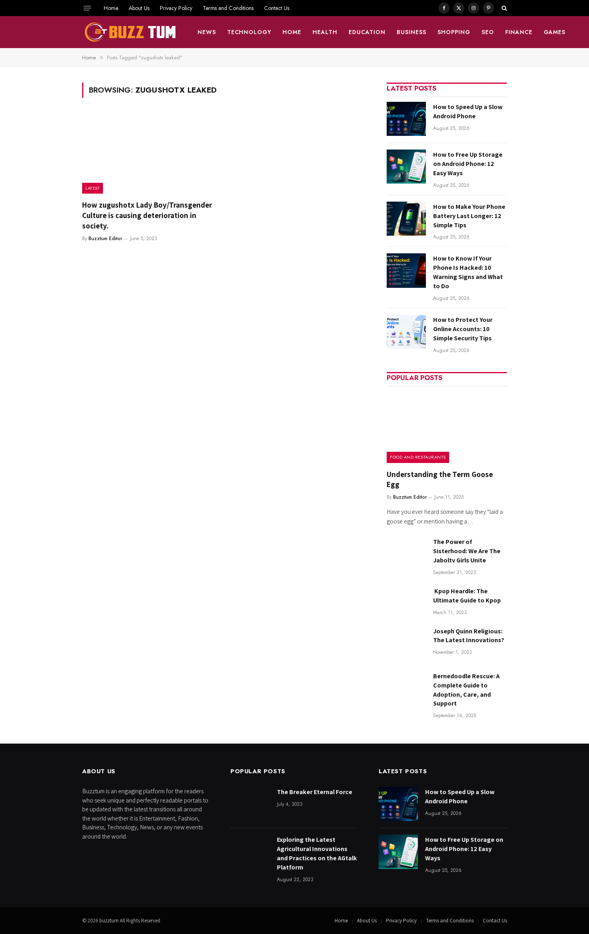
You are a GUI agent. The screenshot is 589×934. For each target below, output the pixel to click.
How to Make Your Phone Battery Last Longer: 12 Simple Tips (469, 215)
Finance (519, 32)
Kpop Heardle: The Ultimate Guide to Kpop (467, 595)
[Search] (503, 8)
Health (325, 32)
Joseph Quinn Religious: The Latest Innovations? (468, 636)
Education (367, 32)
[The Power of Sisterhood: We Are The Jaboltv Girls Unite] (406, 554)
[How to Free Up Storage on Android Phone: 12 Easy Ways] (406, 167)
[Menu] (87, 8)
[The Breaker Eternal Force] (250, 804)
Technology (249, 32)
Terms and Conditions (228, 8)
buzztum (109, 920)
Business (411, 32)
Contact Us (276, 8)
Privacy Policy (176, 8)
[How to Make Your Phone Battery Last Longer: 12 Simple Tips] (406, 219)
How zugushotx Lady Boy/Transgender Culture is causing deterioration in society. (147, 215)
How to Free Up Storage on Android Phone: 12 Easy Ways (467, 163)
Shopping (454, 32)
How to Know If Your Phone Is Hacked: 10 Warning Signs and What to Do (468, 272)
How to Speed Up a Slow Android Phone (467, 111)
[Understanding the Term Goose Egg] (447, 427)
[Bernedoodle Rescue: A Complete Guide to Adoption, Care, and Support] (406, 688)
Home (111, 8)
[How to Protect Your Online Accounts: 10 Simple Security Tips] (406, 332)
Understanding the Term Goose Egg (440, 479)
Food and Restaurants (418, 457)
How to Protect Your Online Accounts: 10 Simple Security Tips (462, 328)
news (207, 32)
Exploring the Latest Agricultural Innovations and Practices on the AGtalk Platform (317, 853)
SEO (488, 32)
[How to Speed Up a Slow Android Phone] (406, 119)
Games (555, 32)
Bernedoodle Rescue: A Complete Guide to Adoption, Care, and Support (466, 690)
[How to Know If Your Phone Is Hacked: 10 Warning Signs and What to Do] (406, 270)
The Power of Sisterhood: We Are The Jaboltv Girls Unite (466, 551)
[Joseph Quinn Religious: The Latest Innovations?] (406, 643)
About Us (139, 8)
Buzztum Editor (105, 238)
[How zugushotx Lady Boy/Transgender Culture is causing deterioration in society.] (149, 154)
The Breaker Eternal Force (314, 792)
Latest (92, 188)
